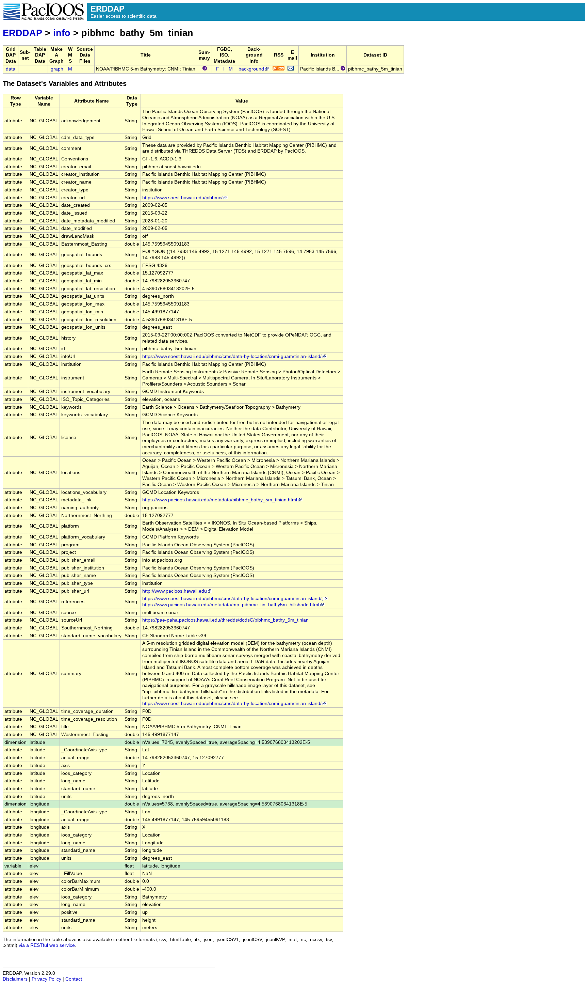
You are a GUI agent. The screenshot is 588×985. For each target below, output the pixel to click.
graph (57, 69)
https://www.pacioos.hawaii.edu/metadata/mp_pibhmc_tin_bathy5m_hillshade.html (230, 604)
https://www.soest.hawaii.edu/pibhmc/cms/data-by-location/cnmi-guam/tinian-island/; (232, 598)
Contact (73, 979)
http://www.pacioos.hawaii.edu (174, 591)
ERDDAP (22, 33)
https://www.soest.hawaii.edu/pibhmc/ (182, 197)
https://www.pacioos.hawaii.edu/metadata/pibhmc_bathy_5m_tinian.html (219, 499)
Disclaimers (15, 979)
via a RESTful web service (47, 945)
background (251, 69)
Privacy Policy (46, 979)
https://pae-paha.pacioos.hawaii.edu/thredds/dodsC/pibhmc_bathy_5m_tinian (225, 620)
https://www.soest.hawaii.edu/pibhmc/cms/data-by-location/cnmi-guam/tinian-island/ (232, 356)
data (10, 69)
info (61, 33)
